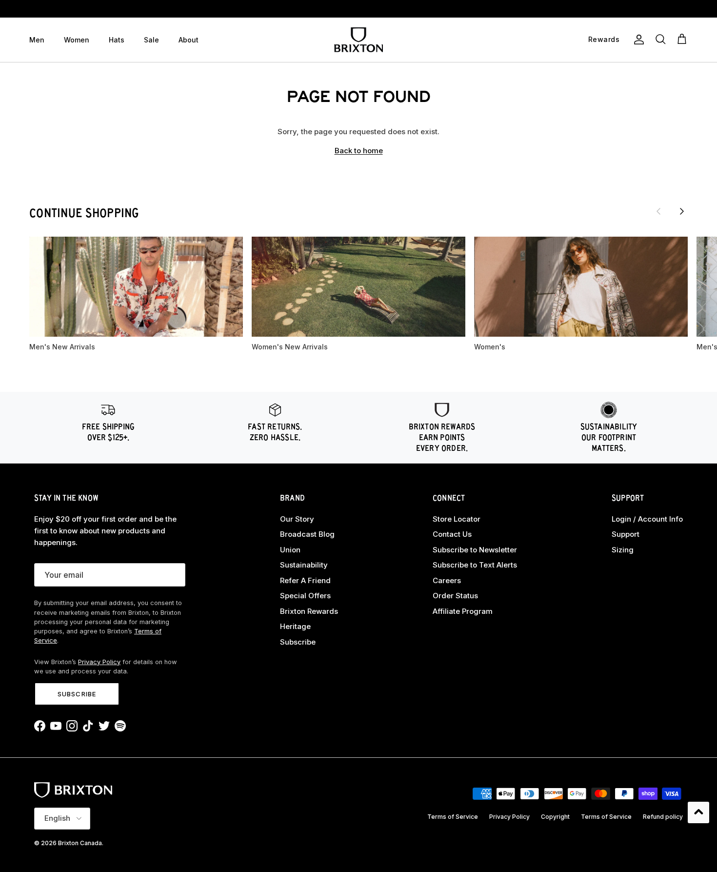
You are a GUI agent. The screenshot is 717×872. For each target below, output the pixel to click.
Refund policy (663, 816)
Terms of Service (452, 816)
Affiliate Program (463, 611)
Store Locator (456, 519)
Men (36, 40)
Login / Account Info (647, 519)
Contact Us (452, 534)
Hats (116, 40)
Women (76, 40)
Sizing (623, 549)
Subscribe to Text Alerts (475, 564)
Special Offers (305, 595)
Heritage (295, 626)
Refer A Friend (305, 580)
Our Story (297, 519)
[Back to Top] (698, 812)
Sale (151, 40)
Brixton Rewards (309, 611)
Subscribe (77, 694)
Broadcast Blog (307, 534)
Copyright (555, 816)
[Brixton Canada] (358, 39)
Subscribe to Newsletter (475, 549)
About (189, 40)
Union (290, 549)
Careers (447, 580)
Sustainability (304, 564)
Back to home (359, 150)
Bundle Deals (358, 9)
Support (625, 534)
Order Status (455, 595)
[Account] (637, 39)
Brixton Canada (80, 843)
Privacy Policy (99, 662)
